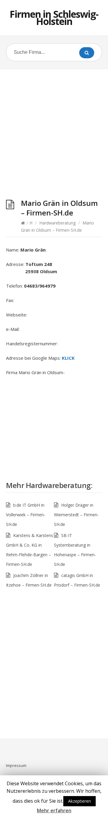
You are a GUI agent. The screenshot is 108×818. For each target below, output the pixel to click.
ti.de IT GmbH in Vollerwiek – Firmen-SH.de (25, 514)
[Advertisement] (54, 135)
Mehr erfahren (54, 810)
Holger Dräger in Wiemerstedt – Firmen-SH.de (76, 514)
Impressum (16, 765)
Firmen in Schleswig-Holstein (54, 18)
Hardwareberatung (57, 223)
